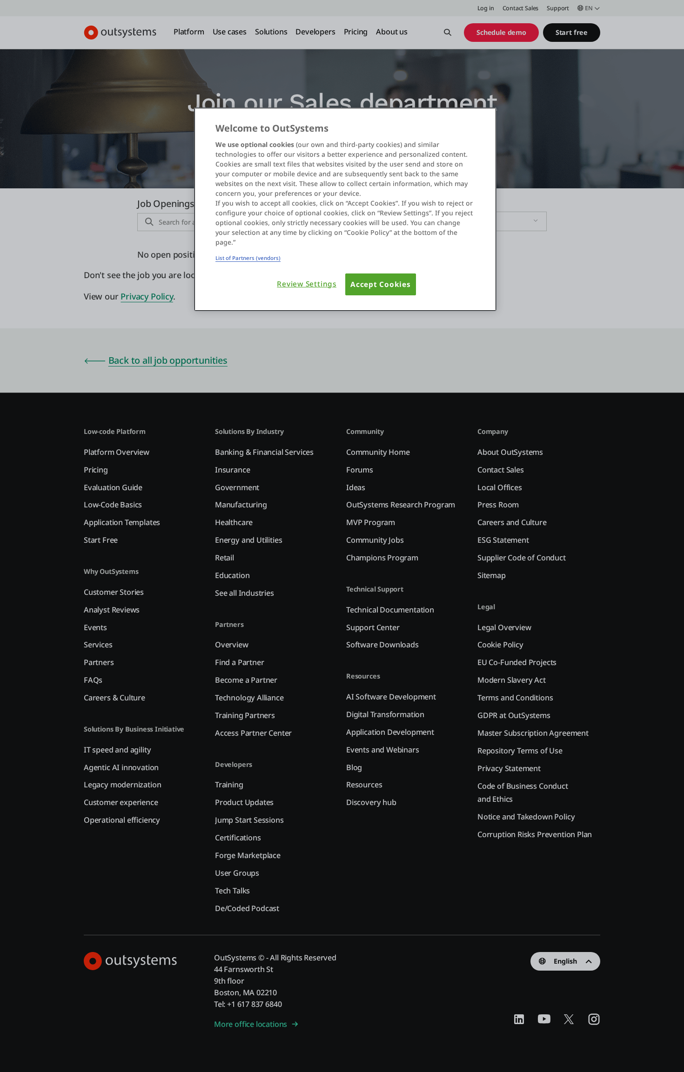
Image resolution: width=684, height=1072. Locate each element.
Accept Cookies (380, 284)
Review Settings (306, 284)
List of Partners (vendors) (248, 257)
